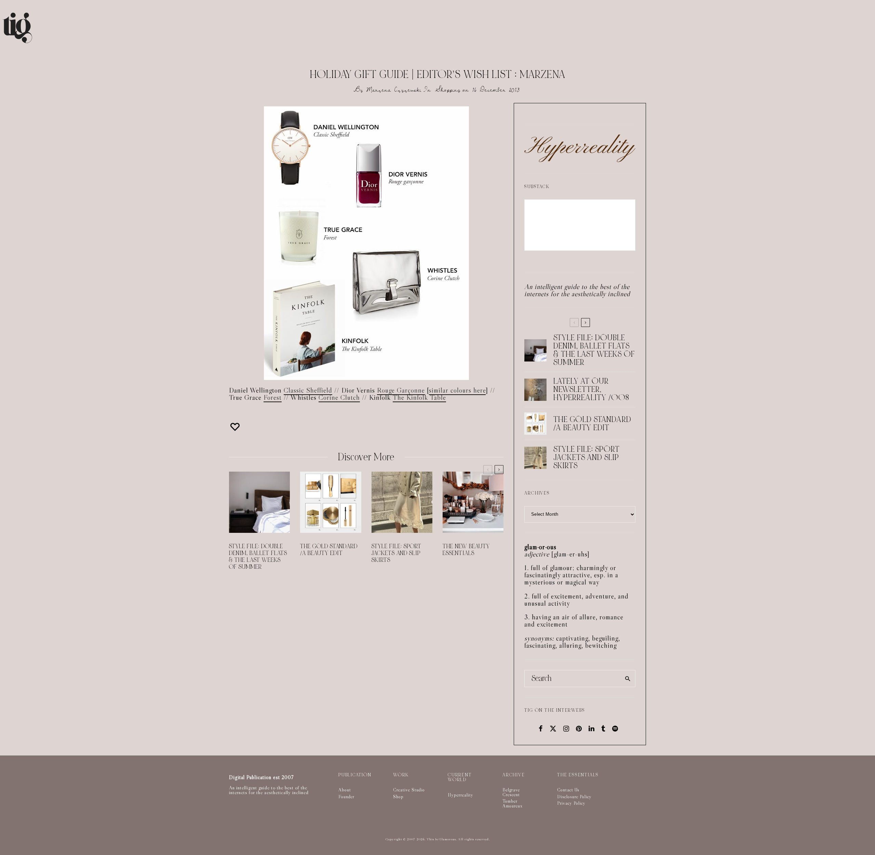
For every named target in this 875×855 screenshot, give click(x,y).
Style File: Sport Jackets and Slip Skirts (396, 553)
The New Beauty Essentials (466, 550)
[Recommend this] (236, 427)
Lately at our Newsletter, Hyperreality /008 (591, 389)
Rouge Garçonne (401, 390)
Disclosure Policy (574, 796)
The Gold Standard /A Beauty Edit (329, 550)
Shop (398, 796)
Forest (273, 397)
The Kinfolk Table (419, 397)
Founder (346, 796)
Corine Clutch (339, 397)
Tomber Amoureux (512, 803)
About (344, 789)
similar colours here (457, 390)
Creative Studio (409, 789)
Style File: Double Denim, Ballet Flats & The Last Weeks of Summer (258, 556)
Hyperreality (460, 795)
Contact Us (568, 789)
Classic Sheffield (308, 390)
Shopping (448, 89)
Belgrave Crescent (511, 792)
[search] (627, 678)
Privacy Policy (571, 803)
